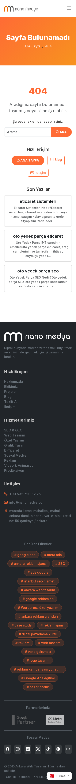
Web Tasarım (14, 435)
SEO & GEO (13, 430)
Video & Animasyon (19, 465)
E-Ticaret (11, 450)
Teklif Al (11, 402)
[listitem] (7, 749)
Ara (63, 132)
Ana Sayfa (32, 46)
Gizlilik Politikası (18, 777)
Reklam (10, 460)
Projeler (10, 391)
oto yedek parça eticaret (38, 236)
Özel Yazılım (14, 440)
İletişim (40, 173)
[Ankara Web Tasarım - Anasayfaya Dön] (21, 8)
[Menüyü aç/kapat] (69, 8)
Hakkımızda (13, 381)
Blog (58, 160)
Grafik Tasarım (15, 445)
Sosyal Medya (15, 455)
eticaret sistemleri (38, 201)
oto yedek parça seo (38, 270)
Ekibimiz (11, 386)
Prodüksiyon (14, 470)
